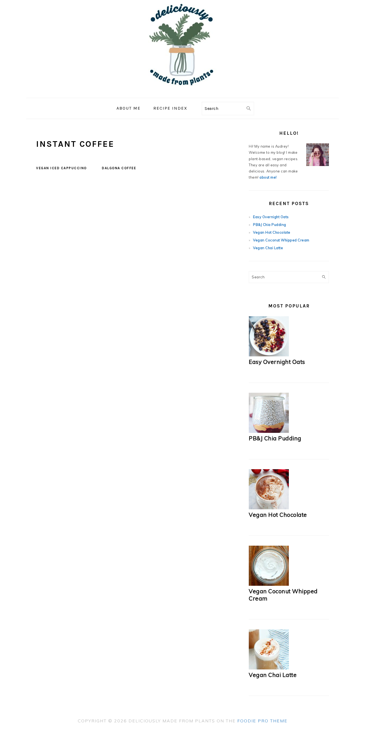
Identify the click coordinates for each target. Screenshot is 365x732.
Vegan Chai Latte (268, 248)
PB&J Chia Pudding (269, 224)
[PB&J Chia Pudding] (269, 431)
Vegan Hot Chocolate (271, 232)
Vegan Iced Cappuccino (61, 168)
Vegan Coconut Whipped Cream (281, 240)
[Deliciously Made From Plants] (182, 94)
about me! (268, 177)
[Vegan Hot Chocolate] (269, 508)
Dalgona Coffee (119, 168)
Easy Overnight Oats (271, 217)
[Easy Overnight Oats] (269, 355)
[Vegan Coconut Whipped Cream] (269, 584)
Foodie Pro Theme (262, 720)
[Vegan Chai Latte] (269, 668)
